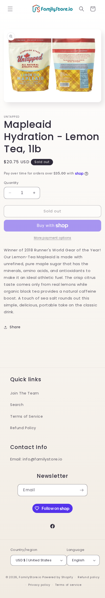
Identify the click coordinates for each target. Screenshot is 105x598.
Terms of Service (26, 416)
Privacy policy (39, 585)
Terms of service (68, 585)
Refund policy (88, 577)
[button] (10, 9)
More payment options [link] (52, 238)
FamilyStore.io (30, 577)
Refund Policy (23, 427)
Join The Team (24, 393)
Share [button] (15, 327)
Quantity (11, 182)
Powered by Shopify (57, 577)
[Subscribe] (81, 490)
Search (17, 404)
